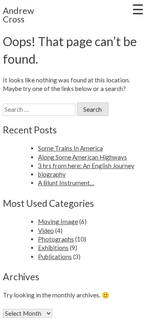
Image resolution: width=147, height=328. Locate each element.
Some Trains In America (70, 148)
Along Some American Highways (82, 157)
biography (52, 174)
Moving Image (58, 221)
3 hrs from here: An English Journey (86, 165)
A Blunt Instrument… (66, 182)
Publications (55, 256)
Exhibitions (53, 247)
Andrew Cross (18, 14)
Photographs (56, 239)
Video (46, 230)
